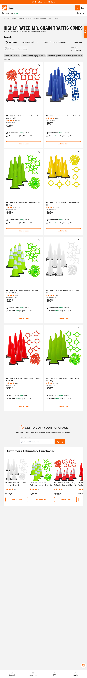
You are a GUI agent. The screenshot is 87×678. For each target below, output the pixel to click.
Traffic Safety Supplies (37, 18)
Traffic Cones (53, 18)
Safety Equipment (18, 18)
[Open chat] (85, 32)
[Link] (23, 105)
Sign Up (60, 442)
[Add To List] (39, 65)
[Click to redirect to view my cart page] (82, 8)
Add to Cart (24, 144)
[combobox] (41, 8)
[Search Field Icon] (77, 7)
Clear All (7, 59)
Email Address (25, 437)
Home (6, 18)
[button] (77, 49)
